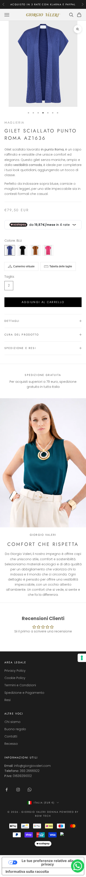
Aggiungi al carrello (43, 302)
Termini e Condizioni (20, 685)
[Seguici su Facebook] (6, 789)
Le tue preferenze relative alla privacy (47, 862)
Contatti (10, 736)
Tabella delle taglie (60, 266)
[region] (43, 381)
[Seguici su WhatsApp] (29, 789)
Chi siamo (12, 722)
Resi (7, 700)
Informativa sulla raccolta (27, 871)
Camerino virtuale (24, 266)
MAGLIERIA (14, 122)
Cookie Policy (14, 678)
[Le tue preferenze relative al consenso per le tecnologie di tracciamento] (82, 658)
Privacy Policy (15, 670)
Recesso (11, 743)
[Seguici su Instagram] (18, 789)
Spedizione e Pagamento (24, 692)
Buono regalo (15, 729)
